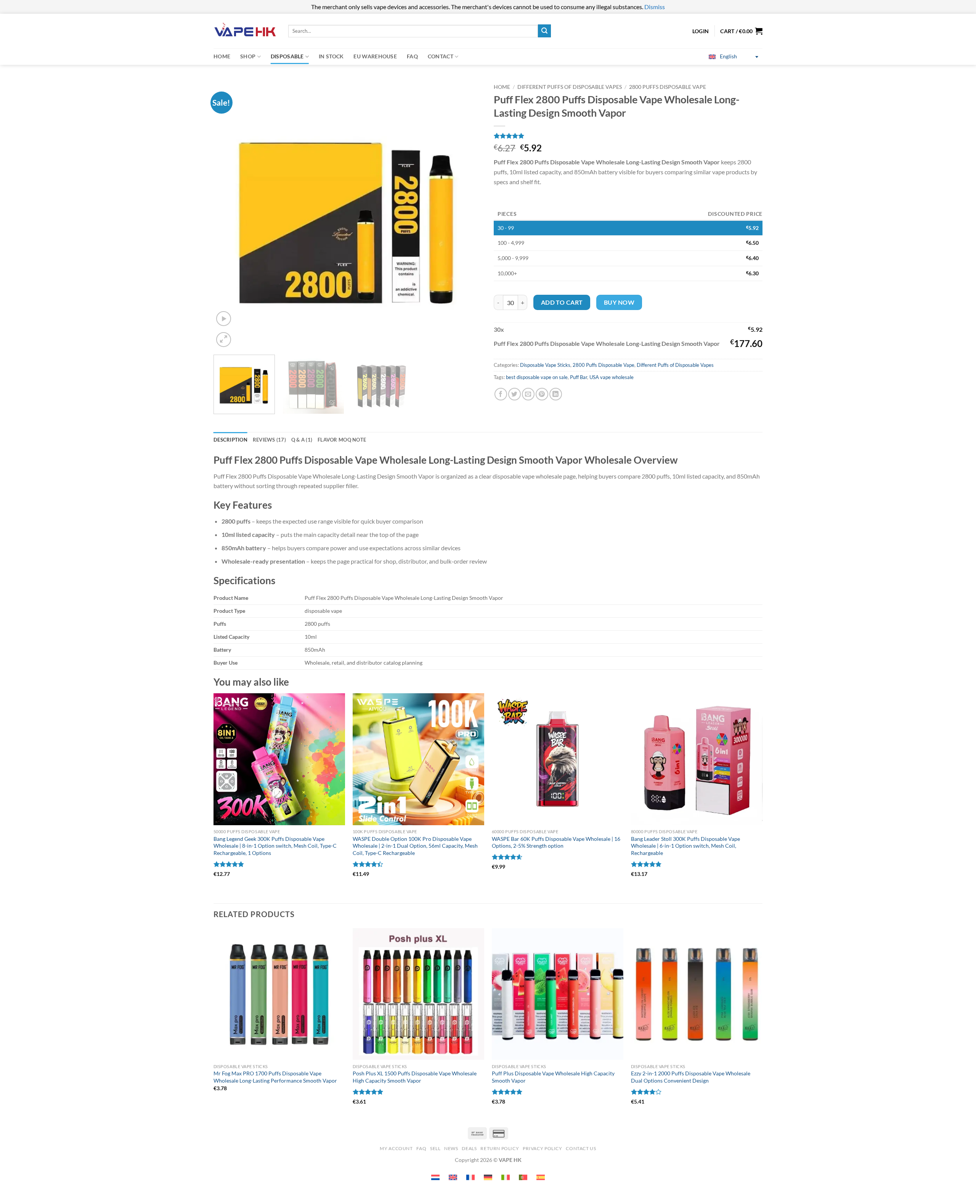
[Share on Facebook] (500, 394)
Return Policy (499, 1148)
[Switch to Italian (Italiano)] (505, 1177)
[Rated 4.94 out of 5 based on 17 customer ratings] (628, 136)
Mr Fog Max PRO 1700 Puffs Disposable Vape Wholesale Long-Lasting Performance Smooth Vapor (275, 1077)
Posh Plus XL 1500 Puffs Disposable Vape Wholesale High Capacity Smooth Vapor (415, 1077)
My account (396, 1148)
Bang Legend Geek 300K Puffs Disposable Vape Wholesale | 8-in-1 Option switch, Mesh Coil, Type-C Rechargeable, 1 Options (275, 845)
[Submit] (544, 30)
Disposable (287, 56)
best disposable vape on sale (537, 377)
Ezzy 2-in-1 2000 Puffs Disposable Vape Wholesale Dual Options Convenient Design (690, 1077)
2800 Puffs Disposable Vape (667, 87)
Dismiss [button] (654, 6)
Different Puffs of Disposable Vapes (569, 87)
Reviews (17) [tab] (269, 440)
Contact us (581, 1148)
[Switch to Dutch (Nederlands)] (435, 1177)
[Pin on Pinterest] (542, 394)
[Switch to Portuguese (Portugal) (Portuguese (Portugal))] (523, 1177)
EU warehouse (374, 56)
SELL (435, 1148)
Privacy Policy (542, 1148)
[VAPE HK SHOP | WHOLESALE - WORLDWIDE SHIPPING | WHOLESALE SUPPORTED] (245, 31)
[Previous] (228, 214)
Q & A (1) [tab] (301, 440)
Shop (247, 56)
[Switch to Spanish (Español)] (540, 1177)
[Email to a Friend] (528, 394)
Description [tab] (230, 440)
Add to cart (562, 302)
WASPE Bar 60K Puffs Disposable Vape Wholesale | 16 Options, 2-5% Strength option (556, 842)
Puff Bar (578, 377)
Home (222, 56)
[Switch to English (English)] (453, 1177)
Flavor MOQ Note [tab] (342, 440)
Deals (469, 1148)
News (451, 1148)
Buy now (619, 302)
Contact (440, 56)
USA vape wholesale (611, 377)
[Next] (467, 214)
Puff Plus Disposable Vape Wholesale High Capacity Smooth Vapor (553, 1077)
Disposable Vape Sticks (545, 365)
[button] (741, 30)
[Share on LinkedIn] (555, 394)
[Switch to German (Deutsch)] (488, 1177)
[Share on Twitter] (514, 394)
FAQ (412, 56)
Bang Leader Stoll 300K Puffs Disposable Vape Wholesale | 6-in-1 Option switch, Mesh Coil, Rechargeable (685, 845)
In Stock (331, 56)
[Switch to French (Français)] (470, 1177)
